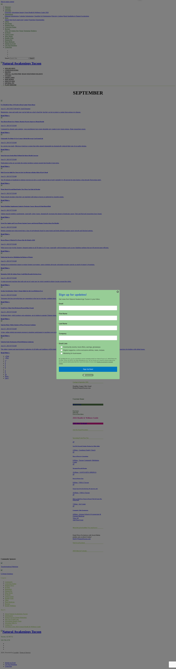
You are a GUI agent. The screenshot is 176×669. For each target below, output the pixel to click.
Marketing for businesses (72, 353)
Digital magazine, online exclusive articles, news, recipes (83, 350)
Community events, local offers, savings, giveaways (81, 347)
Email (61, 303)
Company (62, 333)
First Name (63, 313)
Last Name (63, 323)
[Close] (118, 291)
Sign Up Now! (88, 369)
